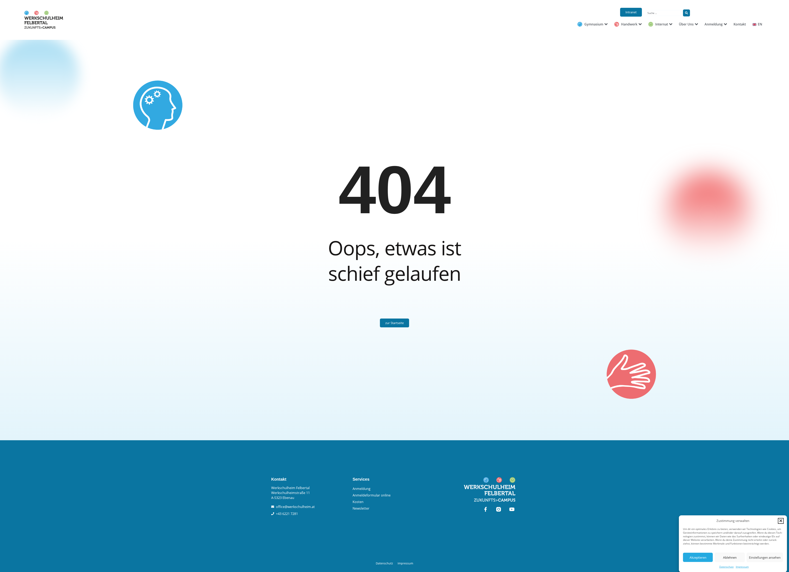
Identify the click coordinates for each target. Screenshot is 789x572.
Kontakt (278, 479)
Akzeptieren (698, 557)
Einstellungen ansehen (765, 557)
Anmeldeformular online (372, 495)
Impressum (742, 567)
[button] (781, 521)
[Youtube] (511, 509)
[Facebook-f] (485, 509)
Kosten (358, 502)
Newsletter (361, 508)
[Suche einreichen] (686, 12)
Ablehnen (730, 557)
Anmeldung (361, 488)
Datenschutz (726, 567)
